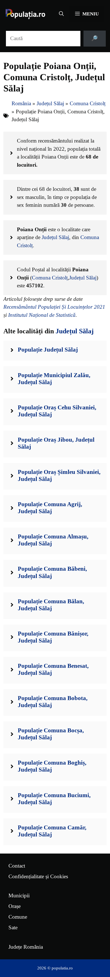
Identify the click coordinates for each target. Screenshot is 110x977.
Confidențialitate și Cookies (38, 876)
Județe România (25, 947)
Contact (16, 866)
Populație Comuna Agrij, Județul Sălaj (50, 508)
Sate (12, 927)
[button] (61, 14)
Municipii (19, 895)
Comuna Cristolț (87, 103)
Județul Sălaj (50, 103)
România (21, 103)
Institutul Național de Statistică (42, 315)
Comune (17, 917)
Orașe (14, 906)
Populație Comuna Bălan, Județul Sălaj (51, 605)
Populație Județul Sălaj (48, 349)
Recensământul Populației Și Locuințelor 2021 (54, 307)
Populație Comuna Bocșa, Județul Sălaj (51, 734)
